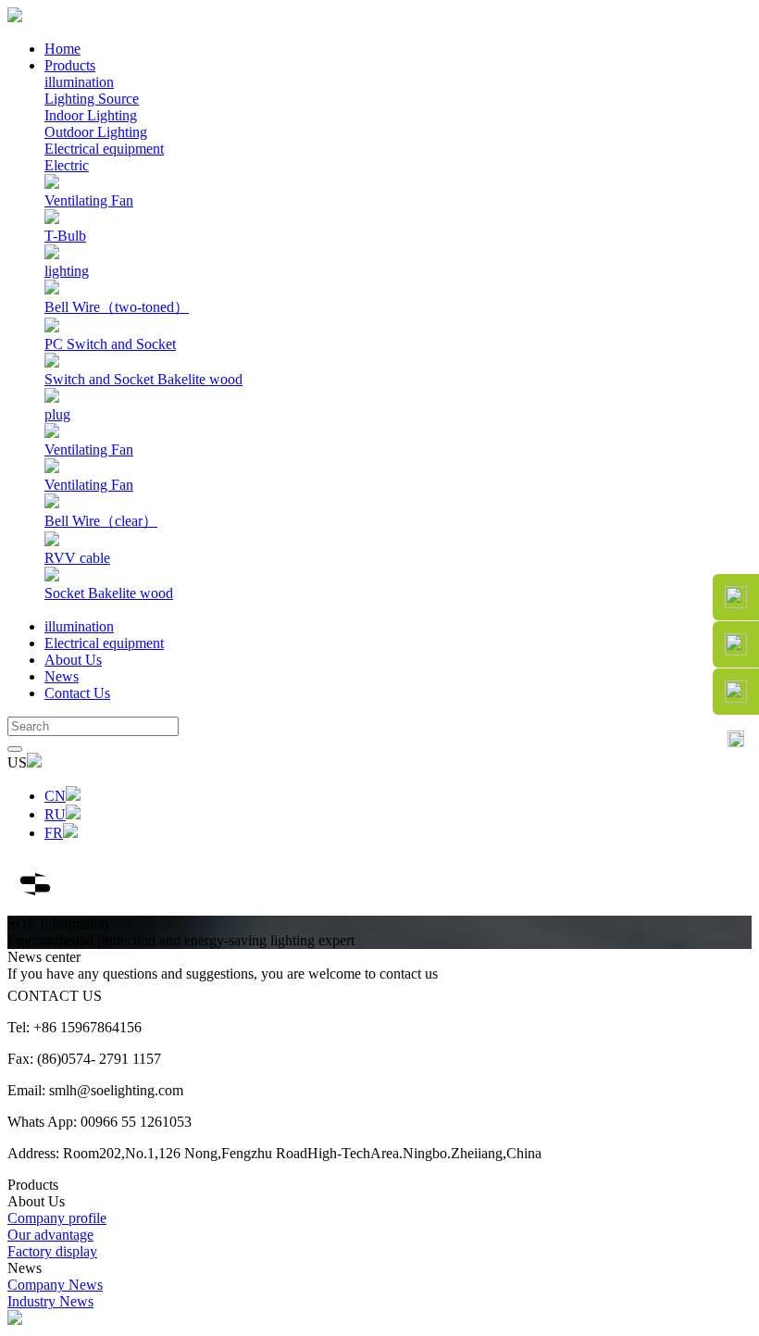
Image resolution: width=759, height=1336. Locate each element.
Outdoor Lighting (95, 132)
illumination (79, 82)
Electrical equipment (104, 148)
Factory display (52, 1251)
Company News (55, 1284)
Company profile (56, 1218)
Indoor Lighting (90, 115)
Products (69, 65)
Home (62, 48)
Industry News (50, 1301)
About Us (73, 660)
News (61, 676)
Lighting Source (91, 98)
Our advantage (50, 1234)
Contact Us (77, 693)
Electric (66, 165)
